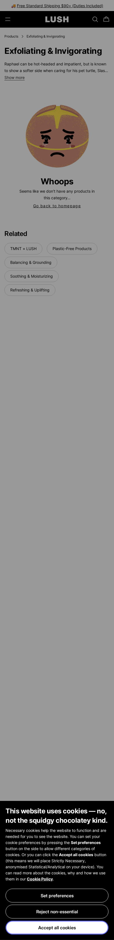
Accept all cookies (57, 927)
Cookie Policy (40, 879)
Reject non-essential (57, 911)
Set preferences (57, 895)
